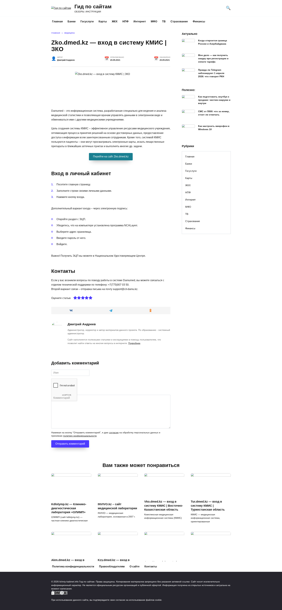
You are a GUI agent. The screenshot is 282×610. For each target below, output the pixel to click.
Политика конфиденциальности (73, 566)
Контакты (150, 566)
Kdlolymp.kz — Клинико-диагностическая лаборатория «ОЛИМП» (68, 508)
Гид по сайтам (93, 6)
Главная (57, 21)
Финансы (199, 21)
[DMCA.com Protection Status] (59, 593)
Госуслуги (87, 21)
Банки (72, 21)
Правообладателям (112, 566)
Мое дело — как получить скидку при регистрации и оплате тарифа (213, 58)
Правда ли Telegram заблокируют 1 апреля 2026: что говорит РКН (211, 73)
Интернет (139, 21)
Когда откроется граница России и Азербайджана (212, 42)
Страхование (179, 21)
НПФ (125, 21)
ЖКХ (115, 21)
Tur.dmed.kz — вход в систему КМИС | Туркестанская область (208, 505)
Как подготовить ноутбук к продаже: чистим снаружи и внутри (214, 99)
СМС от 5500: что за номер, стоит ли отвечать (213, 113)
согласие (114, 432)
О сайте (135, 566)
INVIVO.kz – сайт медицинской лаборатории (117, 506)
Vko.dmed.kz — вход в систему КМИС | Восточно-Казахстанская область (163, 505)
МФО (154, 21)
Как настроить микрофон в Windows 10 (213, 128)
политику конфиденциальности (80, 436)
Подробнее (134, 343)
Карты (103, 21)
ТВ (164, 21)
